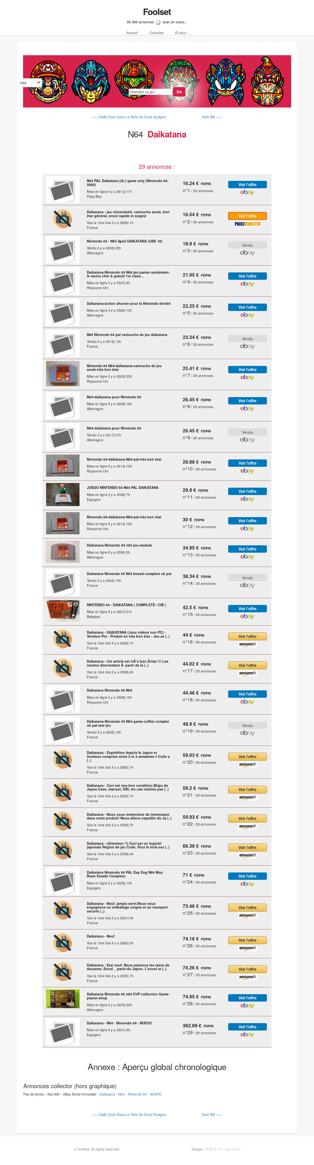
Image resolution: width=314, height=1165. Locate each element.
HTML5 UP (213, 1149)
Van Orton (232, 1149)
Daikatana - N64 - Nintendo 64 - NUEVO (130, 1094)
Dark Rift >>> (211, 116)
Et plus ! (181, 32)
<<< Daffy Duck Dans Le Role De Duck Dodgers (129, 116)
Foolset (157, 11)
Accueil (131, 32)
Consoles (156, 32)
